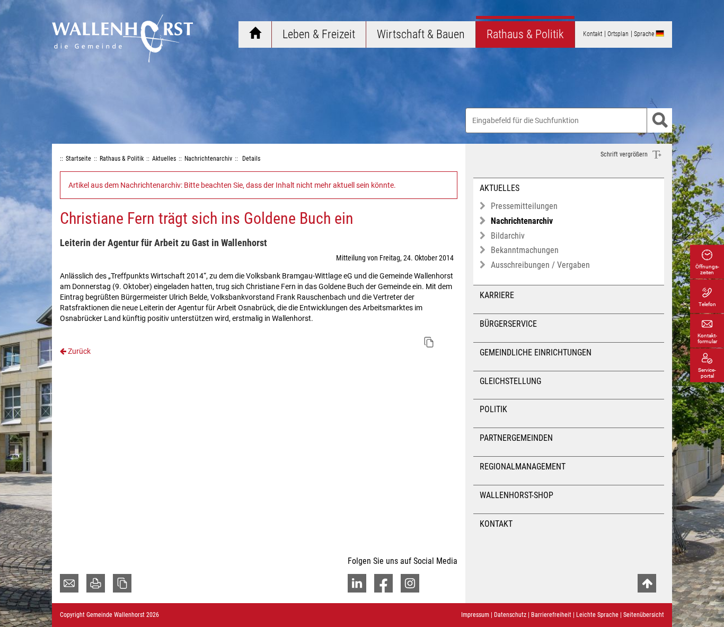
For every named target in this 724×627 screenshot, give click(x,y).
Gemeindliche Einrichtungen (535, 352)
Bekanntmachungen (525, 250)
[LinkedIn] (357, 583)
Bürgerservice (508, 324)
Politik (493, 409)
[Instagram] (410, 583)
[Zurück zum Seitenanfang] (647, 583)
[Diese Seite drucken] (95, 583)
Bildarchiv (508, 236)
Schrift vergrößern (625, 154)
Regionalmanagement (523, 466)
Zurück (78, 351)
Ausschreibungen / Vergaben (540, 265)
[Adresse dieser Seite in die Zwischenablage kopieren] (122, 583)
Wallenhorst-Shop (516, 495)
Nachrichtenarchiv (522, 221)
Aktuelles (499, 188)
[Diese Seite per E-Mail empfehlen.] (69, 583)
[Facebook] (383, 583)
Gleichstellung (510, 381)
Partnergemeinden (516, 438)
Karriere (497, 295)
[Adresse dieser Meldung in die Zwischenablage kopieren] (428, 342)
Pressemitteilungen (524, 206)
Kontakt (496, 524)
